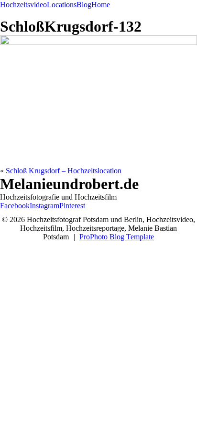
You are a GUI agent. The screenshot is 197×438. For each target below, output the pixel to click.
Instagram (44, 206)
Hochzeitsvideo (23, 4)
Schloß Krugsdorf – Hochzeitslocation (63, 171)
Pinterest (72, 206)
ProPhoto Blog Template (116, 237)
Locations (62, 4)
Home (100, 4)
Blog (84, 4)
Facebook (15, 206)
